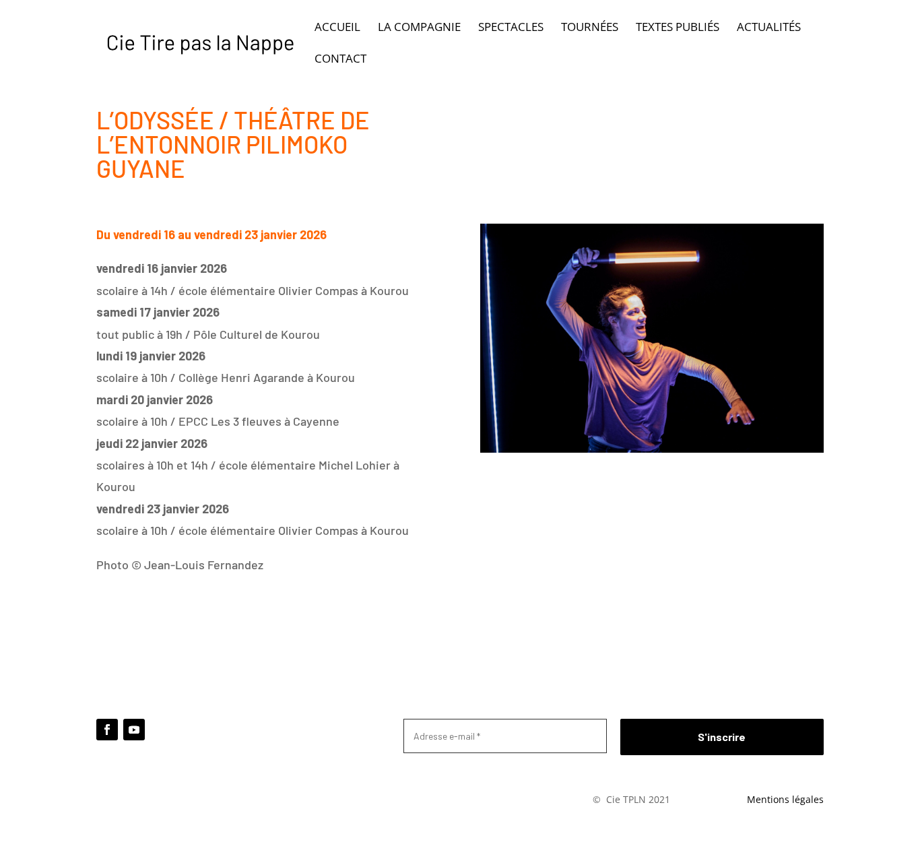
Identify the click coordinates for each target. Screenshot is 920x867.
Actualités (769, 28)
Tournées (589, 28)
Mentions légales (785, 799)
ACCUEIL (337, 28)
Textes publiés (677, 28)
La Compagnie (419, 28)
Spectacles (511, 28)
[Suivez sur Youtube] (134, 729)
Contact (340, 60)
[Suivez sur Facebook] (107, 729)
